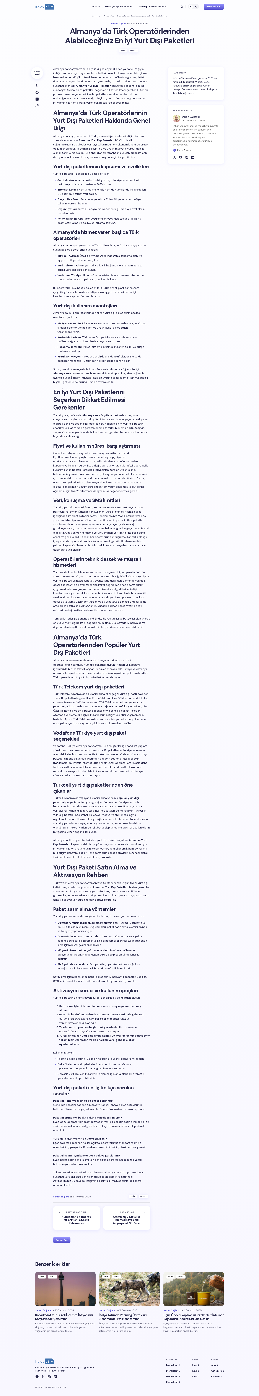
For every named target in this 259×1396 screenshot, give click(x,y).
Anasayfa (96, 16)
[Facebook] (37, 1377)
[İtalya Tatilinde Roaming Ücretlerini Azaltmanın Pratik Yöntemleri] (129, 1289)
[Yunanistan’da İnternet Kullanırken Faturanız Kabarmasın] (76, 1218)
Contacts (216, 1376)
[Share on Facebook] (37, 92)
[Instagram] (49, 1377)
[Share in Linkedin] (37, 99)
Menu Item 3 (173, 1376)
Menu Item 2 (173, 1370)
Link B (195, 1370)
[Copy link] (37, 105)
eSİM (123, 50)
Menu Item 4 (173, 1382)
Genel (133, 50)
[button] (182, 6)
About (214, 1365)
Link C (195, 1376)
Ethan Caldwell (191, 117)
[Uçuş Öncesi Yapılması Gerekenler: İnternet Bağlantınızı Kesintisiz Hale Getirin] (193, 1289)
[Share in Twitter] (37, 85)
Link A (195, 1365)
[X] (43, 1377)
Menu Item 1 (172, 1365)
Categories (217, 1370)
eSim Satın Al (213, 6)
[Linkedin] (55, 1377)
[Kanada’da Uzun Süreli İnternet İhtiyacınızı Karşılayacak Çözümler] (126, 1218)
